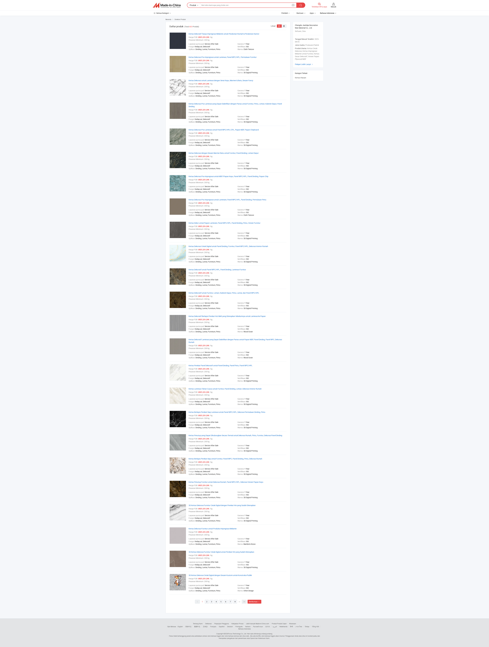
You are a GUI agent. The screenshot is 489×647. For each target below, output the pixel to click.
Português (239, 626)
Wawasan (292, 624)
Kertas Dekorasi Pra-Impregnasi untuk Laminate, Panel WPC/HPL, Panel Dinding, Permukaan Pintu (227, 199)
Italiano (247, 626)
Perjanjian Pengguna (221, 624)
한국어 (267, 626)
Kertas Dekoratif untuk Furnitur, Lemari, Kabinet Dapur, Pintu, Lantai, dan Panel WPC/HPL (224, 293)
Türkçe (307, 626)
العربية (275, 626)
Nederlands (283, 626)
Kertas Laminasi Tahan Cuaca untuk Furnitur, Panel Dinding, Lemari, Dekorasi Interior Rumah (225, 389)
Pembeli (284, 13)
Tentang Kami (198, 624)
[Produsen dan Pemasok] (167, 5)
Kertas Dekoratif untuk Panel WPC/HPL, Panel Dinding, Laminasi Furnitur (217, 269)
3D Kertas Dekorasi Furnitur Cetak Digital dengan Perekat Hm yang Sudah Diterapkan (222, 505)
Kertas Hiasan (300, 77)
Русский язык (258, 626)
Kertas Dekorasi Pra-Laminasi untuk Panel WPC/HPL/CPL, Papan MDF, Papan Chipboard (224, 130)
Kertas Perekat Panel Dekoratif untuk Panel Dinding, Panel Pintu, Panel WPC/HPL (220, 365)
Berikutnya (254, 601)
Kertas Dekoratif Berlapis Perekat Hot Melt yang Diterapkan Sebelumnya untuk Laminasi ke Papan (227, 316)
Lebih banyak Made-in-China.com (257, 624)
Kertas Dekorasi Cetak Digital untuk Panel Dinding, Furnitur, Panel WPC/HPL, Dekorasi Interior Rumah (228, 246)
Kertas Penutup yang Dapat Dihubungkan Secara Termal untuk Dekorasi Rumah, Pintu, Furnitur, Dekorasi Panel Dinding (235, 435)
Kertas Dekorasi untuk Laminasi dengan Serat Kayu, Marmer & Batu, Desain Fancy (221, 80)
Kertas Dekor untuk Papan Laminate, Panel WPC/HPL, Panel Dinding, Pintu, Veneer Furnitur (224, 223)
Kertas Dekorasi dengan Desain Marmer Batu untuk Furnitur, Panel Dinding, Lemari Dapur (224, 153)
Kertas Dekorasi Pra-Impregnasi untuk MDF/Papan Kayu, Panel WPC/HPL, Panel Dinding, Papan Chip (228, 176)
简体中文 (188, 626)
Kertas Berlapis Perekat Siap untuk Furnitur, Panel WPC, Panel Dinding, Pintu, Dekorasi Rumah (225, 458)
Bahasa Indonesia (244, 629)
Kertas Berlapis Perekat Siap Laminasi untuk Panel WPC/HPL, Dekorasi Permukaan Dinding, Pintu (227, 412)
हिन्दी (291, 626)
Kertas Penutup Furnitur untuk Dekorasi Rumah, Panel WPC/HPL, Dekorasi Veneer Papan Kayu (226, 482)
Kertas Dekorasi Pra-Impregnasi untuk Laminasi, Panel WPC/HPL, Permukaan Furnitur (223, 57)
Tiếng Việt (315, 626)
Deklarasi (208, 624)
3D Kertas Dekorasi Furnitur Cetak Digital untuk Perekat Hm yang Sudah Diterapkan (221, 552)
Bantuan (300, 13)
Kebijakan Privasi (237, 624)
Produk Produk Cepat (279, 624)
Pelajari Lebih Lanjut (304, 64)
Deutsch (230, 626)
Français (213, 626)
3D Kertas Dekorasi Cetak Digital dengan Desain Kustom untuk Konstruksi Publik (220, 575)
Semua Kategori (162, 13)
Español (222, 626)
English (180, 626)
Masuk (333, 6)
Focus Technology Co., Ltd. (237, 634)
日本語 (205, 626)
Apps (312, 13)
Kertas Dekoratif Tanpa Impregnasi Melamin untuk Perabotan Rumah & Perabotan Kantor (224, 34)
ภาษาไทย (299, 626)
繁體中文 (197, 626)
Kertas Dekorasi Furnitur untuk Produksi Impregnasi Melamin (213, 528)
